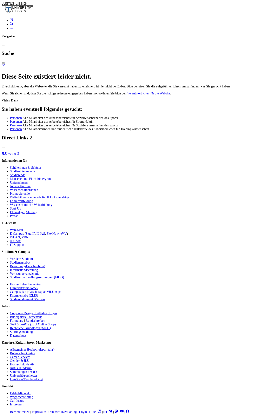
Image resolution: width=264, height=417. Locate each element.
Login (83, 411)
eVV (63, 233)
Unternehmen (19, 182)
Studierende (17, 175)
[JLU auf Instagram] (100, 411)
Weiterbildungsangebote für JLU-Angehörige (39, 197)
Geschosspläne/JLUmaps (44, 291)
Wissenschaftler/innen (24, 190)
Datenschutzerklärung (62, 411)
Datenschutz (18, 335)
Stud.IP (30, 233)
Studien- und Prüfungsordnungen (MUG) (37, 277)
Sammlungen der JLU (24, 371)
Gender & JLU (19, 360)
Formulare (16, 320)
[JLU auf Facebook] (127, 411)
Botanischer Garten (22, 353)
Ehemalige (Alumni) (23, 212)
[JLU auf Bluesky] (111, 411)
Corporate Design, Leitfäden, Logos (33, 313)
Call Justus (17, 400)
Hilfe (92, 411)
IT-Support (17, 244)
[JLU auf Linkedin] (106, 411)
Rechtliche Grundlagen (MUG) (30, 328)
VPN (25, 237)
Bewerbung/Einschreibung (27, 266)
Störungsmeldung (21, 331)
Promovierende (20, 193)
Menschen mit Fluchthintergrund (31, 178)
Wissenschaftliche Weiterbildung (31, 204)
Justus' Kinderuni (21, 368)
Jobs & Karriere (20, 186)
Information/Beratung (24, 270)
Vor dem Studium (21, 258)
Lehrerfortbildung (21, 201)
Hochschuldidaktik (22, 364)
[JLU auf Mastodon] (117, 411)
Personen (16, 118)
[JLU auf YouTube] (122, 411)
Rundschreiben (35, 320)
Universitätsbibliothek (24, 288)
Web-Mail (16, 230)
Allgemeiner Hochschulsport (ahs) (32, 349)
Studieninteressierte (22, 171)
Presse (14, 216)
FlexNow (53, 233)
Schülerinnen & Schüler (25, 167)
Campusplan (18, 291)
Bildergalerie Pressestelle (26, 317)
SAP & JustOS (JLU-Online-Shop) (33, 324)
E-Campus (17, 233)
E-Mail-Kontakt (20, 393)
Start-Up (15, 208)
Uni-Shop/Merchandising (26, 379)
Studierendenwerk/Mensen (27, 299)
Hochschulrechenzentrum (26, 284)
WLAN (15, 237)
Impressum (17, 404)
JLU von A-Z (10, 153)
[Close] (3, 45)
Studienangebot (20, 262)
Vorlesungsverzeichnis (24, 273)
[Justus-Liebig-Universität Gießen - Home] (18, 12)
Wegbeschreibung (21, 397)
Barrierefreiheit (19, 411)
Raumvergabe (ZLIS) (24, 295)
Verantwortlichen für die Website (148, 93)
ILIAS (41, 233)
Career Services (20, 357)
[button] (11, 20)
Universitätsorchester (23, 375)
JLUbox (15, 241)
